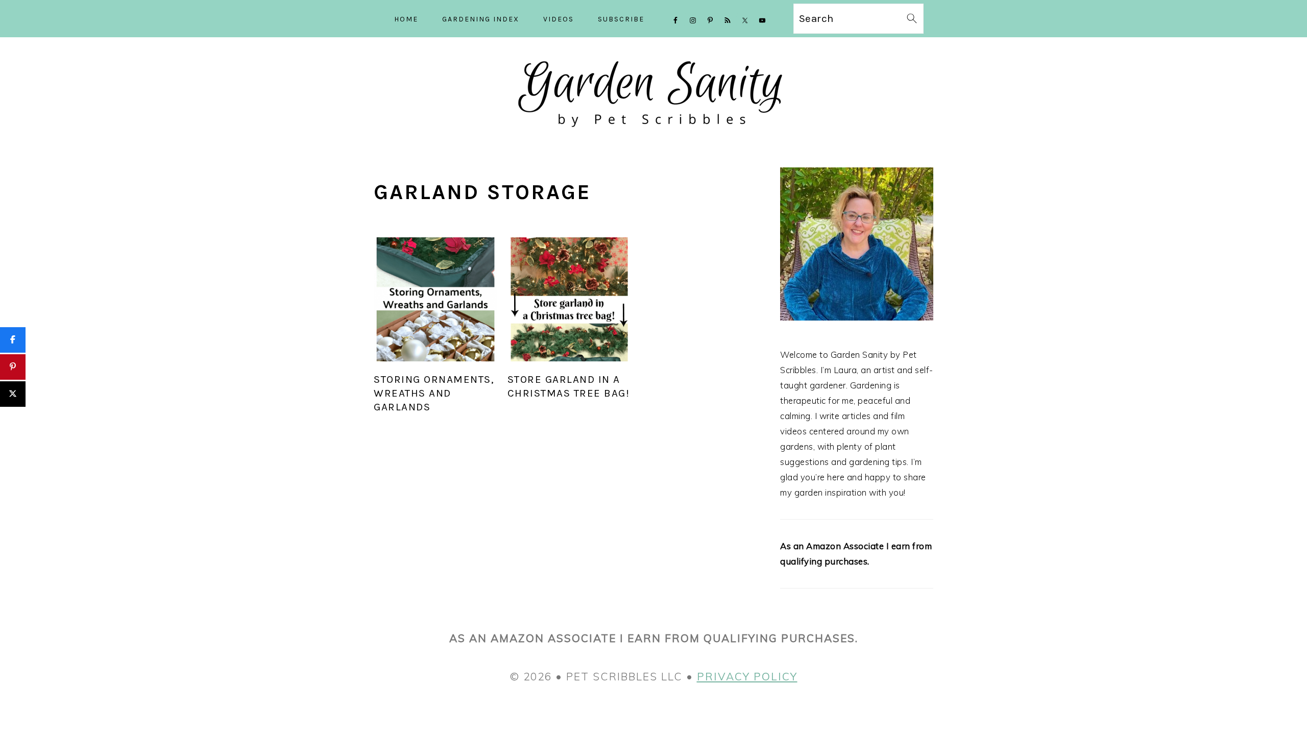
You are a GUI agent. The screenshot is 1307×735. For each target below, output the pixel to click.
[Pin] (13, 367)
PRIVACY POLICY (747, 676)
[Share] (13, 340)
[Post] (13, 394)
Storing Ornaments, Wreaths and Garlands (434, 393)
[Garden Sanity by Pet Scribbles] (653, 136)
